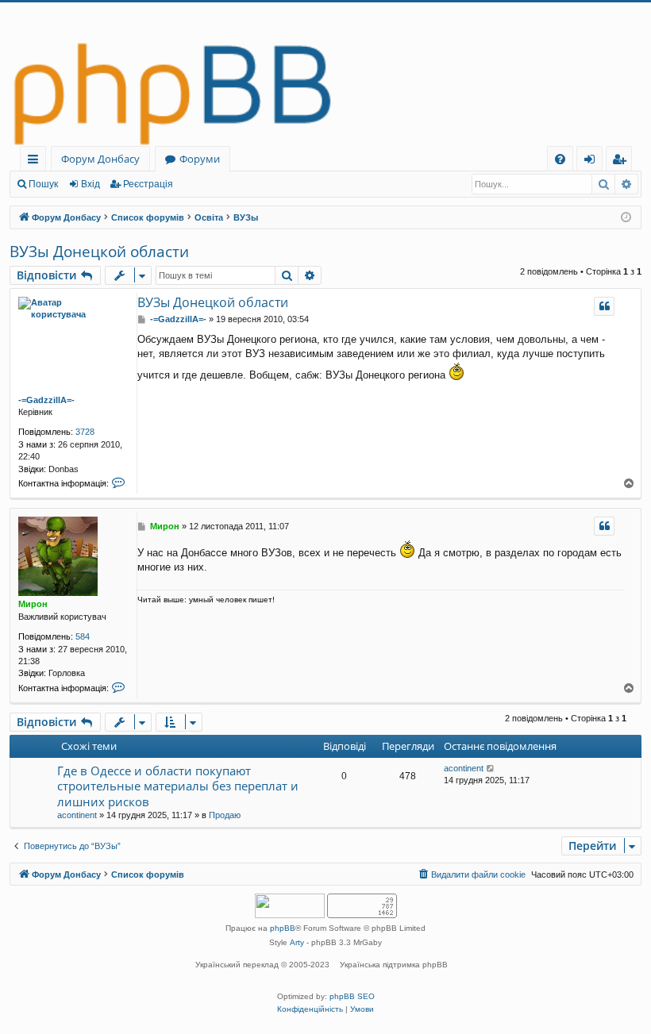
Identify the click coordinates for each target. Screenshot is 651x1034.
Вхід (90, 184)
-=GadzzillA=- (46, 400)
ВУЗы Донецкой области (99, 251)
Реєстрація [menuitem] (622, 161)
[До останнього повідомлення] (491, 769)
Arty (297, 942)
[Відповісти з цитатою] (604, 306)
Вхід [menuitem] (594, 161)
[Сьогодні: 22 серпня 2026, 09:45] (626, 218)
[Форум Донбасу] (325, 74)
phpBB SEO (352, 996)
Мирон (33, 604)
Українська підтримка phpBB (394, 964)
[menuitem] (560, 159)
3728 (84, 431)
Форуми (199, 159)
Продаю (225, 815)
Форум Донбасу (100, 159)
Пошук (43, 184)
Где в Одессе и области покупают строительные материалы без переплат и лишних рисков (178, 786)
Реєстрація (148, 184)
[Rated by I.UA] (290, 907)
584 (82, 636)
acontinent (77, 815)
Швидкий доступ (36, 161)
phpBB (282, 928)
